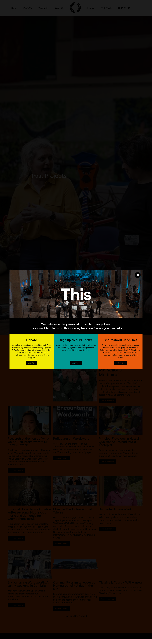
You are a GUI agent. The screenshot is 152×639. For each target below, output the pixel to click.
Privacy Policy (70, 326)
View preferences (95, 321)
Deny (76, 321)
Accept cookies (56, 321)
